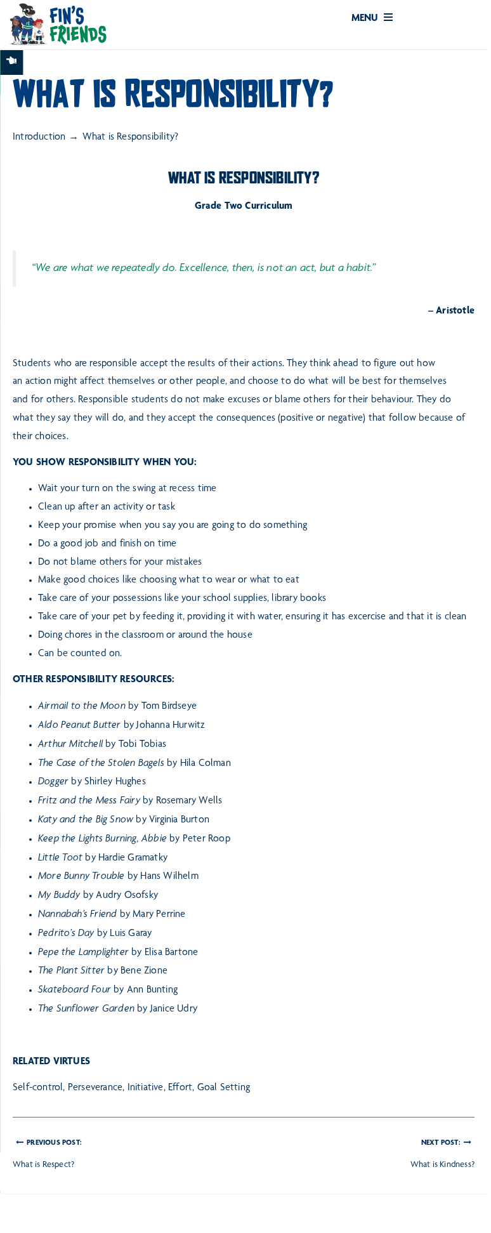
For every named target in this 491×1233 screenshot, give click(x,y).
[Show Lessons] (11, 62)
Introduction (39, 138)
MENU (366, 19)
